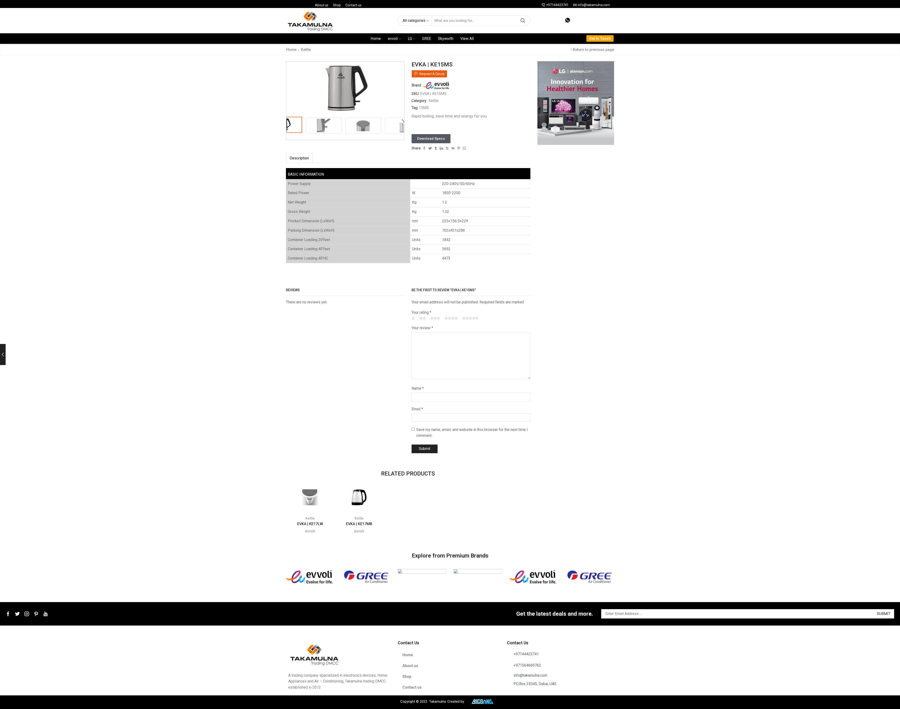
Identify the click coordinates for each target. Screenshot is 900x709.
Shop (337, 5)
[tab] (299, 158)
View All (467, 38)
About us (321, 5)
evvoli (393, 38)
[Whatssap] (567, 20)
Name (418, 388)
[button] (431, 138)
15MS (424, 108)
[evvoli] (310, 576)
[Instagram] (26, 613)
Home (376, 38)
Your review (422, 328)
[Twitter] (17, 613)
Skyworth (445, 38)
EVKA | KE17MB (359, 524)
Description (299, 158)
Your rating (421, 312)
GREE (426, 38)
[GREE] (366, 576)
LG (410, 38)
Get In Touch (600, 38)
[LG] (422, 576)
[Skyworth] (478, 576)
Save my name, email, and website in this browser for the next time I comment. (472, 432)
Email (417, 409)
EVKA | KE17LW (310, 524)
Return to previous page (593, 49)
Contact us (353, 5)
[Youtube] (45, 613)
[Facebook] (8, 613)
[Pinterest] (36, 613)
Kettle (306, 49)
